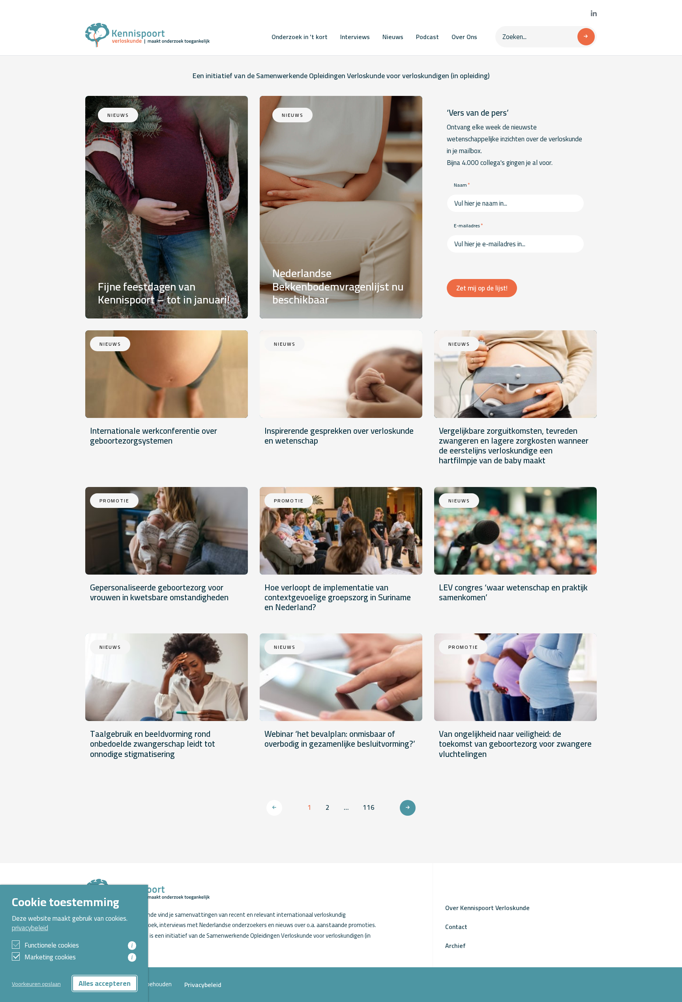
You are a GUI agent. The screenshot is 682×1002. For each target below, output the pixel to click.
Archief (455, 945)
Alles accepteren (105, 983)
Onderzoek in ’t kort (300, 36)
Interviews (355, 36)
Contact (456, 926)
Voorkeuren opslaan (36, 984)
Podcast (427, 36)
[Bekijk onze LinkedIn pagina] (594, 14)
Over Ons (464, 36)
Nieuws (392, 36)
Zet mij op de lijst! (482, 288)
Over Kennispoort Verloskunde (487, 907)
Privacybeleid (202, 984)
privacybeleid (30, 927)
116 (369, 807)
